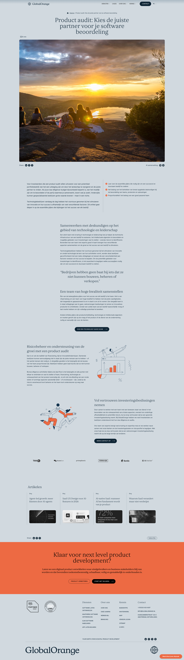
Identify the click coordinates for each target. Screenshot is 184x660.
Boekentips (123, 608)
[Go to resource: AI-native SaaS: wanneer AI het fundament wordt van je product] (109, 509)
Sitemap (122, 623)
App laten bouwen (89, 627)
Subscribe (152, 538)
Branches (104, 619)
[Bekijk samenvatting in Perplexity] (163, 165)
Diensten (105, 4)
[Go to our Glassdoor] (155, 639)
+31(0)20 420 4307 (144, 607)
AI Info (121, 627)
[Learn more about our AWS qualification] (33, 606)
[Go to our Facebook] (149, 639)
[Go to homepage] (38, 4)
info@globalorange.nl (146, 611)
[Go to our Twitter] (152, 639)
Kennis (131, 4)
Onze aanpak (105, 612)
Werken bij (105, 615)
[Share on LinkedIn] (26, 165)
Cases (114, 4)
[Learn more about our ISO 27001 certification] (51, 606)
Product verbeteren (79, 581)
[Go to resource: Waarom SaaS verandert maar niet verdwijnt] (142, 509)
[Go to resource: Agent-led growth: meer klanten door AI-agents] (42, 509)
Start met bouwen (102, 581)
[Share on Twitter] (32, 165)
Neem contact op (104, 441)
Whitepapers (124, 612)
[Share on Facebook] (29, 165)
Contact (145, 4)
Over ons (122, 4)
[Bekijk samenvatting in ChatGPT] (160, 165)
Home (67, 13)
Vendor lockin (124, 619)
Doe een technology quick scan (90, 329)
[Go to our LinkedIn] (146, 639)
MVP (120, 615)
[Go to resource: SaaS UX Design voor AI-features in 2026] (75, 509)
